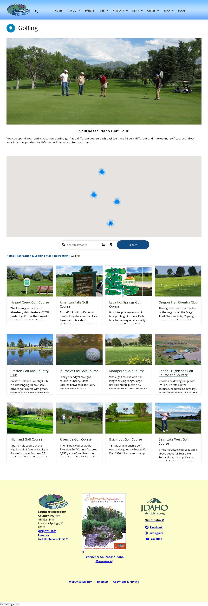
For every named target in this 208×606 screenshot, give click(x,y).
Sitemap (102, 581)
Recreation (61, 255)
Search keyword (63, 245)
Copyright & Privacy (126, 581)
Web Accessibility (80, 581)
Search (133, 245)
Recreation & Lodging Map (34, 255)
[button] (36, 11)
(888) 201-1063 (47, 531)
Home (10, 255)
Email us (43, 535)
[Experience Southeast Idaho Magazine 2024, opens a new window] (104, 523)
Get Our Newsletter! (51, 539)
